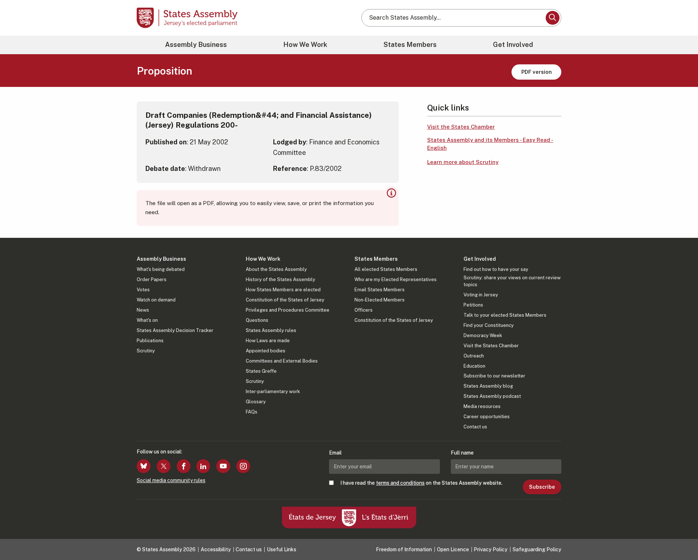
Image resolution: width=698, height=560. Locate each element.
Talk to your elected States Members (505, 315)
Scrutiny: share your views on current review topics (512, 281)
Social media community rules (171, 480)
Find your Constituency (489, 325)
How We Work (305, 44)
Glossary (256, 401)
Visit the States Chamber (461, 127)
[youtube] (223, 466)
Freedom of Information (404, 549)
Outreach (474, 356)
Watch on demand (156, 300)
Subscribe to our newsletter (494, 376)
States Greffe (261, 371)
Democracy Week (483, 335)
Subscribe (542, 487)
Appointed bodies (265, 350)
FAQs (251, 412)
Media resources (482, 406)
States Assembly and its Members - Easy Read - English (490, 144)
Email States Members (379, 289)
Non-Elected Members (379, 300)
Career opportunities (487, 416)
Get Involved (513, 44)
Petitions (473, 305)
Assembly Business (196, 44)
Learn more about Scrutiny (462, 162)
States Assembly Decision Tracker (175, 330)
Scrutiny (146, 350)
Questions (257, 320)
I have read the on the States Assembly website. (421, 483)
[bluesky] (144, 466)
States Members (410, 44)
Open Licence (453, 549)
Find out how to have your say (496, 269)
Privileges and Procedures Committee (287, 310)
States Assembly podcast (492, 396)
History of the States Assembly (280, 279)
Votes (143, 289)
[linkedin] (203, 466)
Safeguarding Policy (537, 549)
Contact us (475, 426)
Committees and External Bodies (282, 361)
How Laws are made (268, 340)
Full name (462, 453)
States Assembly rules (271, 330)
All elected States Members (385, 269)
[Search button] (552, 18)
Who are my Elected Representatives (395, 279)
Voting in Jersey (481, 294)
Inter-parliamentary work (273, 391)
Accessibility (216, 549)
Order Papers (152, 279)
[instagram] (243, 466)
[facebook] (183, 466)
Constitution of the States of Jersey (285, 300)
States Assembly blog (488, 386)
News (143, 310)
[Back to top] (680, 535)
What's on (147, 320)
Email (335, 453)
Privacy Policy (491, 549)
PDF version (536, 72)
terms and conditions (400, 483)
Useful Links (281, 549)
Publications (150, 340)
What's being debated (161, 269)
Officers (363, 310)
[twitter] (164, 466)
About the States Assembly (276, 269)
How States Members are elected (283, 289)
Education (474, 366)
